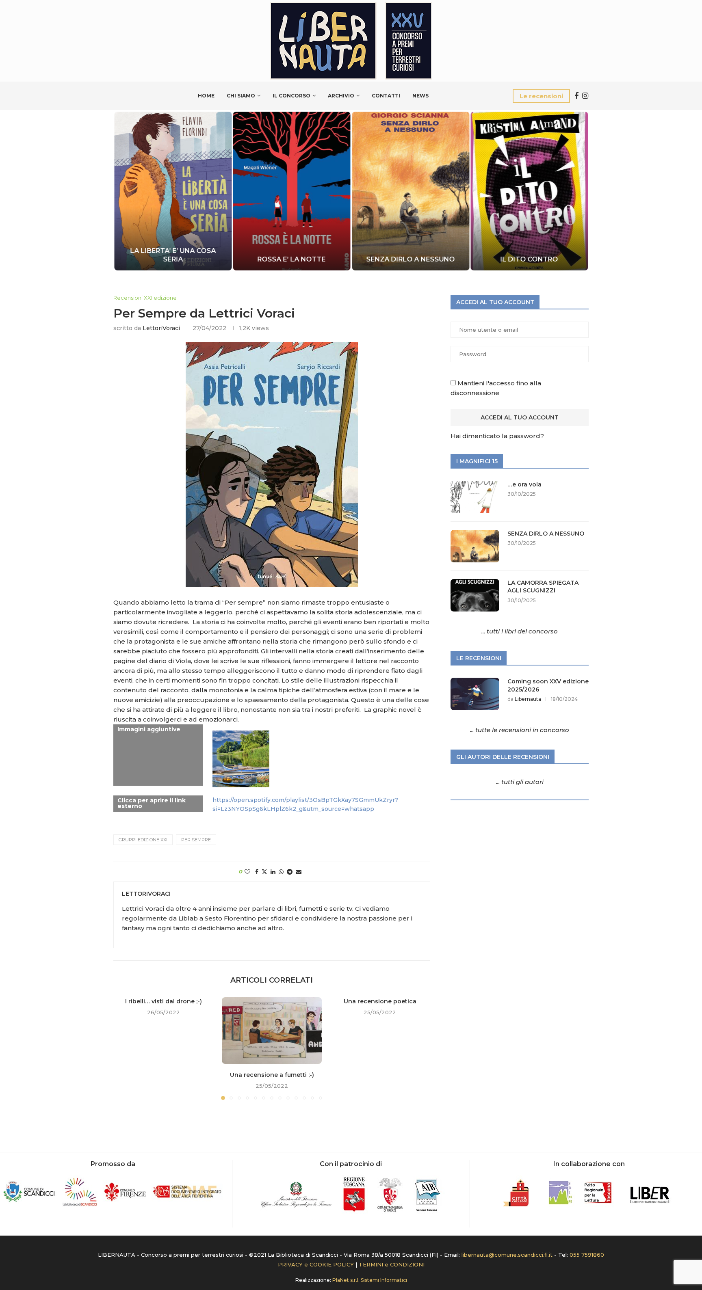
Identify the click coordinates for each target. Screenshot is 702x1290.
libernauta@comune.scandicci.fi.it (507, 1254)
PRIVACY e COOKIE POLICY (316, 1264)
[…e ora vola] (475, 497)
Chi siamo (241, 96)
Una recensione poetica (380, 1001)
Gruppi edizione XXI (143, 840)
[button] (128, 190)
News (420, 96)
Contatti (386, 96)
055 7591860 (587, 1254)
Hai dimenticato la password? (497, 436)
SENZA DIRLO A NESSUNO (410, 259)
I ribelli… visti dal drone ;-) (163, 1001)
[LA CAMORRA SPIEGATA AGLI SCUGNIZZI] (475, 595)
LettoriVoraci (161, 328)
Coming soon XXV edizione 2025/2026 (548, 685)
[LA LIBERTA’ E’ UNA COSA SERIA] (173, 191)
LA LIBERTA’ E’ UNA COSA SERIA (173, 255)
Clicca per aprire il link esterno (151, 803)
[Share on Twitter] (264, 871)
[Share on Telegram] (289, 871)
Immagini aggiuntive (148, 729)
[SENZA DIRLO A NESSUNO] (410, 191)
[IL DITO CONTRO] (529, 191)
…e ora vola (524, 484)
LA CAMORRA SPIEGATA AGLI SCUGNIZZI (542, 586)
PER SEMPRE (196, 840)
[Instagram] (585, 96)
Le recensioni (541, 96)
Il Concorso (291, 96)
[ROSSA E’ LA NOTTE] (292, 191)
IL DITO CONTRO (529, 259)
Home (206, 96)
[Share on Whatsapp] (281, 871)
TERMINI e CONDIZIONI (392, 1264)
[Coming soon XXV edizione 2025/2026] (475, 694)
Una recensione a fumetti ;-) (272, 1074)
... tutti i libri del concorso (519, 631)
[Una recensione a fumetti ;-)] (272, 1030)
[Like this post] (247, 871)
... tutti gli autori (520, 782)
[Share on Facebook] (256, 871)
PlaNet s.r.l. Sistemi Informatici (369, 1280)
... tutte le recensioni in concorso (519, 730)
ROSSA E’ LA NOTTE (292, 259)
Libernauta (528, 699)
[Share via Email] (298, 871)
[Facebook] (576, 96)
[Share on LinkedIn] (273, 871)
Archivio (341, 96)
